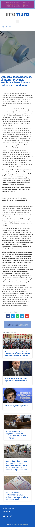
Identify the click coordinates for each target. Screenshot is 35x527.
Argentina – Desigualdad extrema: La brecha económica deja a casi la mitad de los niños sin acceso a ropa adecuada (16, 465)
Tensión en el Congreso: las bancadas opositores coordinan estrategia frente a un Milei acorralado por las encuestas (17, 353)
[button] (17, 21)
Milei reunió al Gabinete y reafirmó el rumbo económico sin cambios (16, 406)
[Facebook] (3, 26)
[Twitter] (6, 26)
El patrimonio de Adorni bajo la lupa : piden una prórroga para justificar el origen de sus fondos (16, 380)
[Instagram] (10, 26)
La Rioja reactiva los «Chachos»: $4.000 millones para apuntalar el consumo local (17, 496)
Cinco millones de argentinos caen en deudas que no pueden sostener (16, 434)
